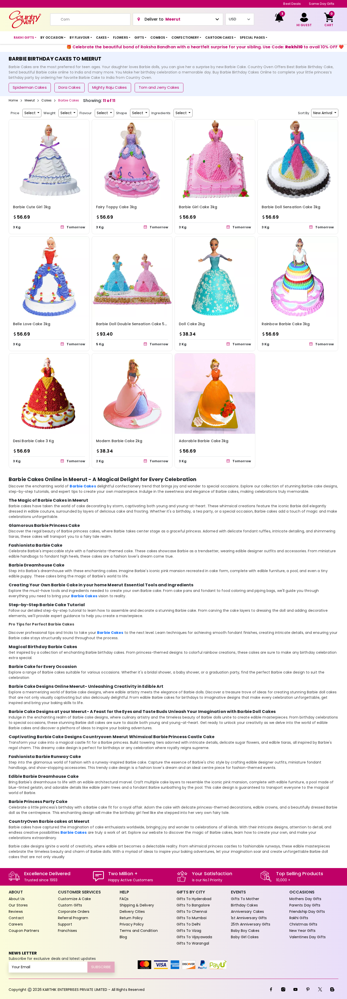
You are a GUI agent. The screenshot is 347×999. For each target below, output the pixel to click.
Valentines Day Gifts (307, 937)
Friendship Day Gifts (307, 911)
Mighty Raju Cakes (109, 87)
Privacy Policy (132, 924)
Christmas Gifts (303, 924)
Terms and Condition (139, 930)
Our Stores (18, 905)
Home (13, 100)
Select (30, 112)
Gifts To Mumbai (192, 917)
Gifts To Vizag (189, 930)
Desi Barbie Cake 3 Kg (33, 440)
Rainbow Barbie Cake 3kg (286, 323)
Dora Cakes (69, 87)
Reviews (16, 911)
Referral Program (73, 917)
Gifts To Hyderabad (194, 898)
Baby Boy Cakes (245, 930)
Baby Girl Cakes (245, 937)
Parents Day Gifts (305, 905)
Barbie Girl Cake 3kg (198, 207)
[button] (25, 37)
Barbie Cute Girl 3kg (32, 207)
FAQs (124, 898)
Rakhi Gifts (298, 917)
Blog (123, 937)
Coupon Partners (24, 930)
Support (65, 924)
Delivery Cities (132, 911)
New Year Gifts (302, 930)
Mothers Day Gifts (305, 898)
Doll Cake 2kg (192, 323)
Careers (16, 924)
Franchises (67, 930)
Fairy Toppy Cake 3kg (116, 207)
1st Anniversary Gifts (249, 917)
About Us (17, 898)
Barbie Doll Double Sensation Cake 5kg (132, 323)
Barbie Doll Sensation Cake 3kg (291, 207)
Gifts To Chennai (192, 911)
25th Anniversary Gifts (250, 924)
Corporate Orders (74, 911)
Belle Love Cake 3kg (31, 323)
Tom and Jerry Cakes (159, 87)
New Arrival (323, 112)
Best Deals (292, 3)
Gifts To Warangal (193, 943)
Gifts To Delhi (188, 924)
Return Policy (131, 917)
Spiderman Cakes (30, 87)
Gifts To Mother (245, 898)
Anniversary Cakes (247, 911)
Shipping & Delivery (137, 905)
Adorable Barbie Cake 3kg (203, 440)
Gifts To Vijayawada (194, 937)
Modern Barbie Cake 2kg (119, 440)
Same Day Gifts (321, 3)
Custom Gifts (70, 905)
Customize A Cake (74, 898)
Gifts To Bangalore (193, 905)
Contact (16, 917)
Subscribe (101, 967)
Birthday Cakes (244, 905)
